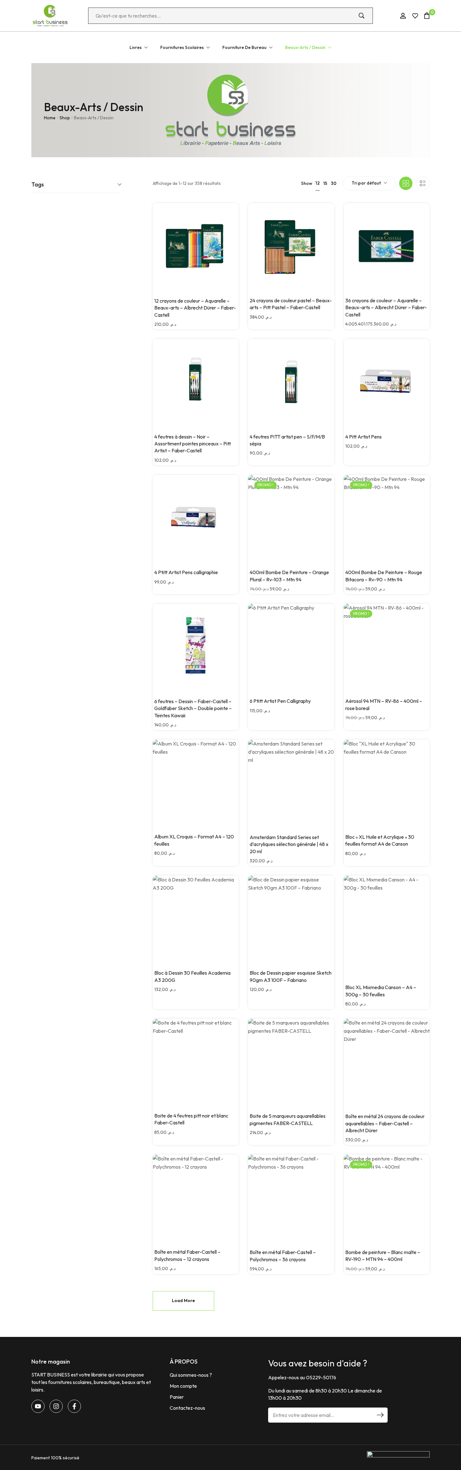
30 (333, 183)
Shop (65, 118)
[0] (427, 15)
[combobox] (369, 183)
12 (317, 183)
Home (50, 118)
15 (325, 183)
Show (306, 183)
